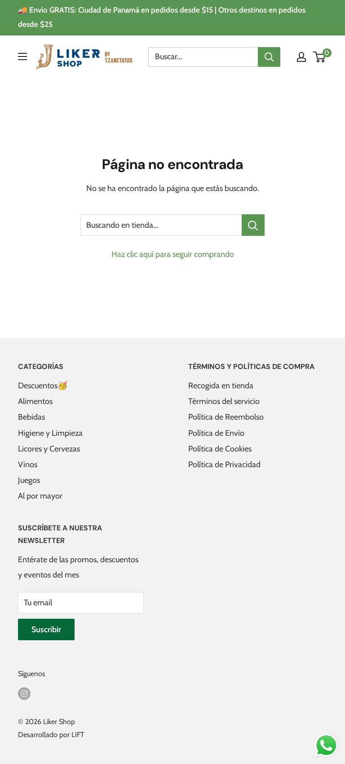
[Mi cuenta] (301, 57)
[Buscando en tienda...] (253, 225)
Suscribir (46, 629)
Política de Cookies (220, 449)
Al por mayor (40, 496)
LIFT (77, 734)
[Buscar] (269, 57)
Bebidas (31, 417)
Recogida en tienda (220, 386)
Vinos (27, 464)
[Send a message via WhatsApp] (326, 745)
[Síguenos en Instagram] (24, 692)
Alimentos (35, 401)
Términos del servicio (224, 401)
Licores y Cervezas (49, 449)
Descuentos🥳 (42, 386)
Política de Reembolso (226, 417)
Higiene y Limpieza (50, 433)
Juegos (29, 480)
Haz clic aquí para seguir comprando (172, 254)
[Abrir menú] (22, 56)
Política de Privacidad (224, 464)
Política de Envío (216, 433)
